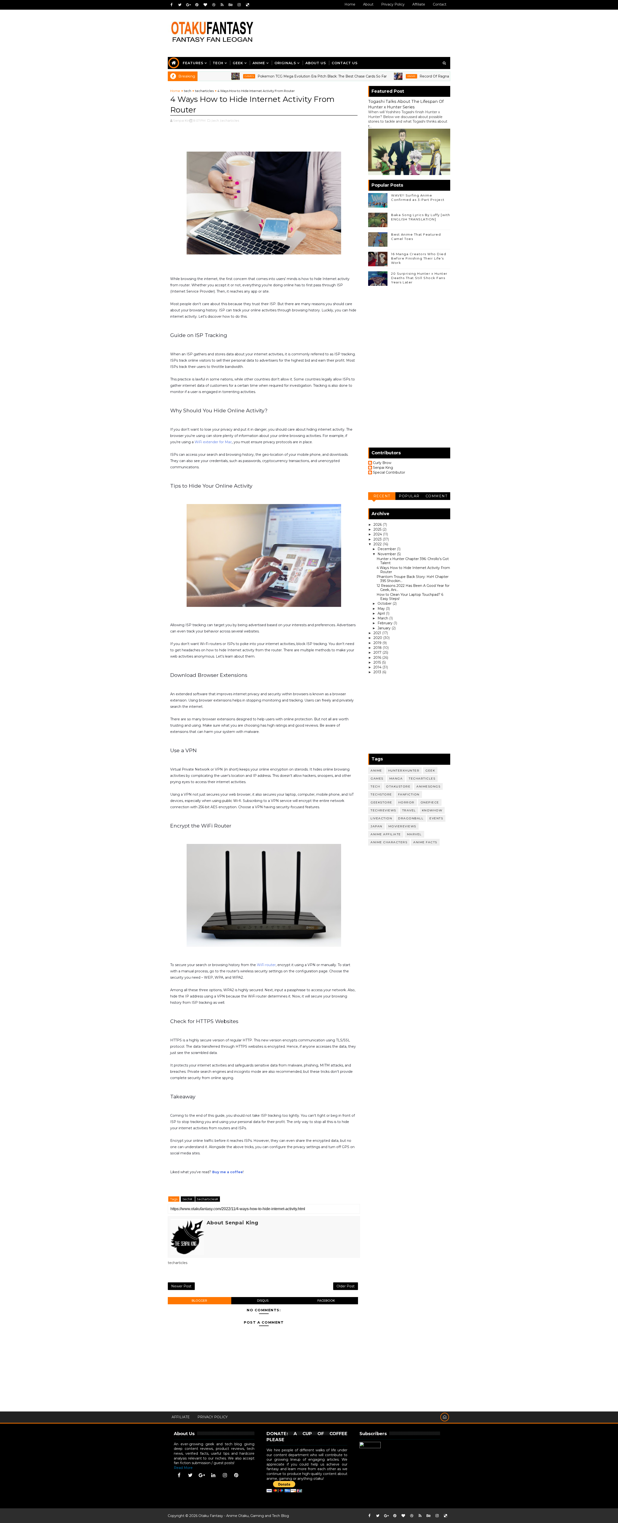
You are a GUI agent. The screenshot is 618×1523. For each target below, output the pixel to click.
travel (409, 810)
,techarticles (229, 120)
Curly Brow (382, 463)
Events (436, 818)
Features (193, 63)
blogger (199, 1300)
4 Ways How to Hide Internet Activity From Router (413, 570)
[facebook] (171, 4)
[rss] (222, 4)
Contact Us (345, 63)
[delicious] (247, 4)
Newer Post (181, 1286)
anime (362, 76)
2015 (377, 662)
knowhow (432, 810)
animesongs (428, 786)
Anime (259, 63)
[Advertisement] (362, 28)
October (385, 603)
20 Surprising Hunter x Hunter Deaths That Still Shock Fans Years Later (419, 278)
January (385, 628)
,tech (215, 120)
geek (430, 770)
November (387, 554)
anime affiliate (386, 834)
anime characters (389, 842)
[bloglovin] (205, 4)
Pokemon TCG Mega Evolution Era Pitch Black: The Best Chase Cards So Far (273, 76)
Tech (218, 63)
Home (349, 4)
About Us (315, 63)
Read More (183, 1468)
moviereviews (402, 826)
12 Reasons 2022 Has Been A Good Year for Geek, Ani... (413, 587)
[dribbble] (213, 4)
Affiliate (418, 4)
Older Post (346, 1286)
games (200, 76)
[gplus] (188, 4)
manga (396, 778)
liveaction (381, 818)
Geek (238, 63)
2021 (377, 633)
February (385, 623)
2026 (378, 524)
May (382, 608)
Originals (285, 63)
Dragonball (410, 818)
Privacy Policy (393, 4)
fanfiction (409, 794)
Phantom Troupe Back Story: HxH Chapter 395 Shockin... (413, 579)
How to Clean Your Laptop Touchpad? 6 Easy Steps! (410, 596)
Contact (439, 4)
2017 (377, 652)
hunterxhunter (404, 770)
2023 (378, 539)
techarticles (204, 91)
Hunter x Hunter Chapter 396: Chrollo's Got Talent (413, 561)
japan (376, 826)
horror (406, 802)
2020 (378, 638)
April (382, 613)
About (368, 4)
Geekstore (381, 802)
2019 (377, 643)
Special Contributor (389, 472)
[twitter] (179, 4)
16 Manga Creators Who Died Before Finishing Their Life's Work (418, 258)
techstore (381, 794)
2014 (377, 667)
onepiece (430, 802)
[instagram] (239, 4)
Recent (381, 496)
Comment (437, 496)
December (387, 549)
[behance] (230, 4)
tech (187, 91)
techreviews (383, 810)
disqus (262, 1300)
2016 (377, 657)
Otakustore (398, 786)
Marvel (414, 834)
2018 (378, 648)
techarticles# (207, 1199)
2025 (377, 529)
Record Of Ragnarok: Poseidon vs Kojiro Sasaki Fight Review (422, 76)
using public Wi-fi (226, 801)
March (383, 618)
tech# (188, 1199)
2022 (378, 544)
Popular (409, 496)
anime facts (425, 842)
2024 (378, 534)
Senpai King (383, 468)
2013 (377, 672)
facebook (326, 1300)
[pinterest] (196, 4)
